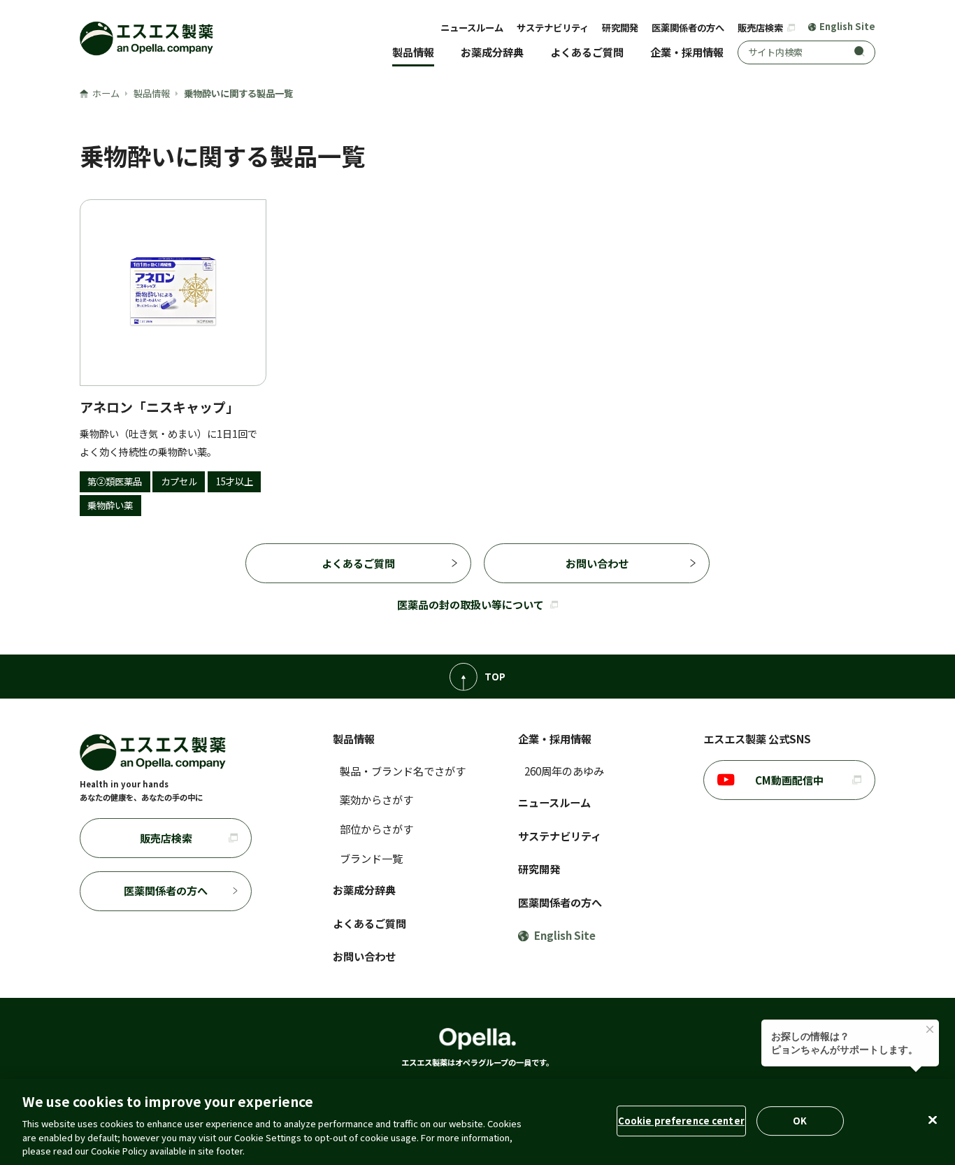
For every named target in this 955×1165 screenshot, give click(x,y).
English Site (847, 26)
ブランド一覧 (371, 858)
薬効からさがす (376, 799)
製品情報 (413, 51)
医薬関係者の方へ (688, 27)
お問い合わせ (597, 563)
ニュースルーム (471, 27)
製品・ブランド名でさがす (403, 770)
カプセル (179, 481)
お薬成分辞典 (492, 51)
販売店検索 (761, 27)
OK (800, 1120)
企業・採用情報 (687, 51)
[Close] (932, 1120)
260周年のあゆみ (564, 770)
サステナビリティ (553, 27)
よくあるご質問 (587, 51)
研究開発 (620, 27)
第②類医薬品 (114, 481)
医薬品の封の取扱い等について (470, 604)
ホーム (106, 93)
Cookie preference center (681, 1120)
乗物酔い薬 (110, 505)
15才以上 (234, 481)
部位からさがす (376, 828)
